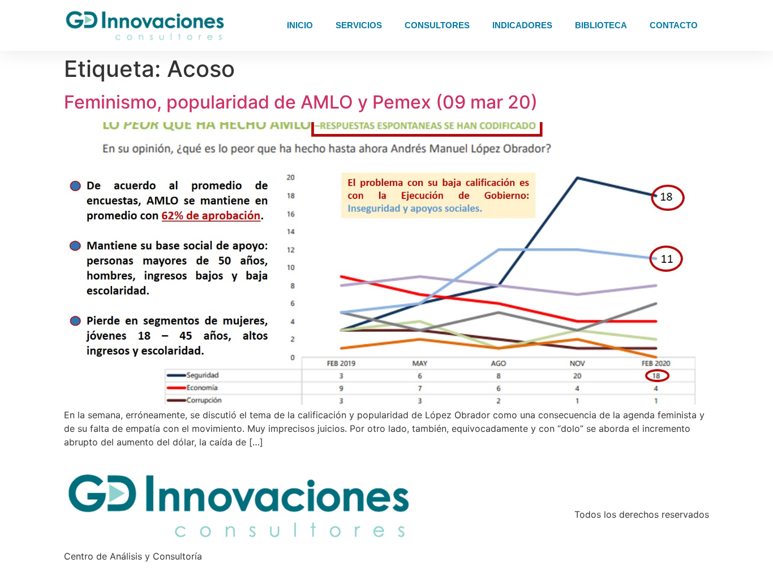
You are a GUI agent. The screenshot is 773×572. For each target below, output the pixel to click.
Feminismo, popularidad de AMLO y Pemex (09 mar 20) (301, 102)
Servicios (359, 25)
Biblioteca (601, 25)
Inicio (300, 25)
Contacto (674, 25)
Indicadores (522, 25)
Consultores (437, 25)
